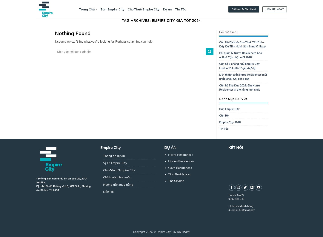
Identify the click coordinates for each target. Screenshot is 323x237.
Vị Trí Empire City (115, 163)
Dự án (167, 9)
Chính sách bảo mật (117, 177)
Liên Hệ (108, 191)
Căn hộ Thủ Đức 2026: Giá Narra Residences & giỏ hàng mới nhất (239, 87)
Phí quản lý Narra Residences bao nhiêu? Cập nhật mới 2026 (240, 55)
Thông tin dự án (114, 156)
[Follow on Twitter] (245, 188)
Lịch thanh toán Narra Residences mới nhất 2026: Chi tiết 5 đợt (243, 76)
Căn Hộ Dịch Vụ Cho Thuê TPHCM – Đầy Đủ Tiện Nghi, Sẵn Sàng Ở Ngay (242, 44)
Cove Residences (180, 168)
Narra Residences (180, 155)
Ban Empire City (229, 109)
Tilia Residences (179, 174)
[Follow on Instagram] (238, 188)
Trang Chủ (87, 9)
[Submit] (209, 51)
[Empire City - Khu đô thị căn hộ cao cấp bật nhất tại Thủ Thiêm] (55, 9)
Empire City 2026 (230, 122)
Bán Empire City (112, 9)
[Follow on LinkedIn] (252, 188)
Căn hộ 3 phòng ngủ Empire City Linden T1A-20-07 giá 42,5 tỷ (239, 66)
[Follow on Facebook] (232, 188)
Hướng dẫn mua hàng (118, 184)
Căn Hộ (224, 115)
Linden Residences (181, 161)
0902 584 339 (236, 198)
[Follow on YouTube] (259, 188)
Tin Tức (180, 9)
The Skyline (176, 181)
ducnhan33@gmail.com (241, 209)
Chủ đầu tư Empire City (119, 170)
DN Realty (183, 232)
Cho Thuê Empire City (143, 9)
